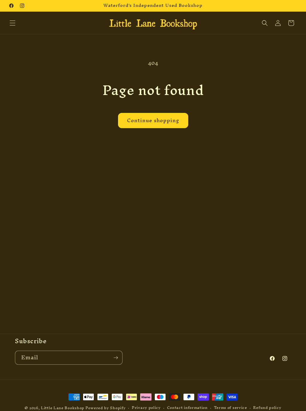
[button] (12, 23)
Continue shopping (153, 120)
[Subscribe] (115, 358)
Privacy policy (146, 408)
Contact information (187, 408)
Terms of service (230, 408)
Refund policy (267, 408)
